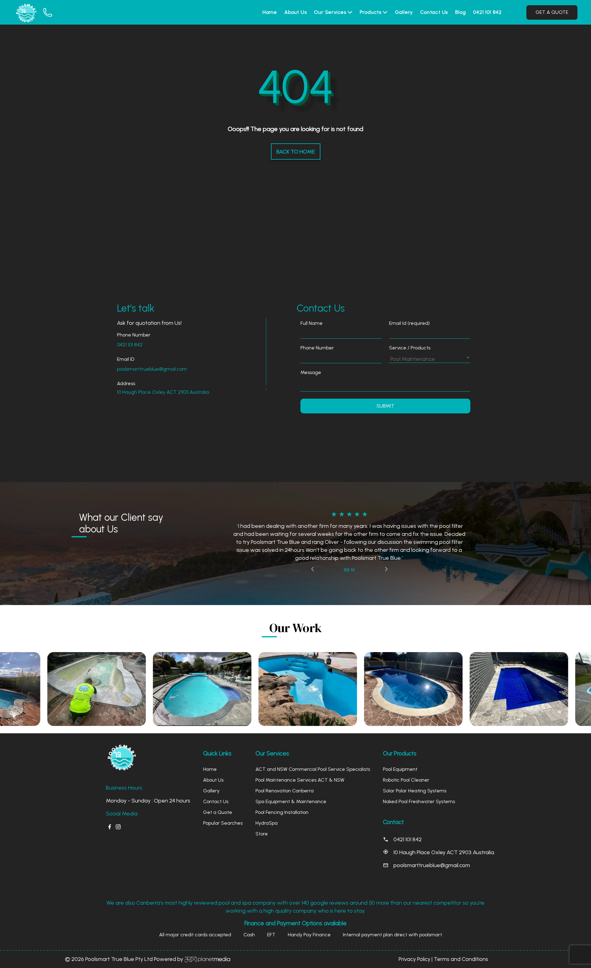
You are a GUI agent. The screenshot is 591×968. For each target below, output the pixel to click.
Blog (460, 12)
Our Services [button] (331, 12)
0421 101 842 (487, 12)
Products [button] (371, 12)
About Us (295, 12)
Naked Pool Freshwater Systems (419, 777)
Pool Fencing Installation (281, 788)
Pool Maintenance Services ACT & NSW (299, 756)
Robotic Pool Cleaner (406, 756)
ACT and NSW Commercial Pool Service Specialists (312, 745)
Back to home (295, 151)
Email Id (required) (409, 323)
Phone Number (317, 348)
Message (310, 372)
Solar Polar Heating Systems (414, 767)
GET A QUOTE (552, 12)
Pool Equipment (400, 745)
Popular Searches (223, 799)
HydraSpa (266, 799)
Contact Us (434, 12)
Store (261, 810)
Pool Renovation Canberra (284, 767)
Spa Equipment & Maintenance (290, 777)
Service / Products (409, 348)
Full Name (311, 323)
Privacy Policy (414, 935)
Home (270, 12)
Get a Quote (217, 788)
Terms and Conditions (461, 935)
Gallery (404, 12)
